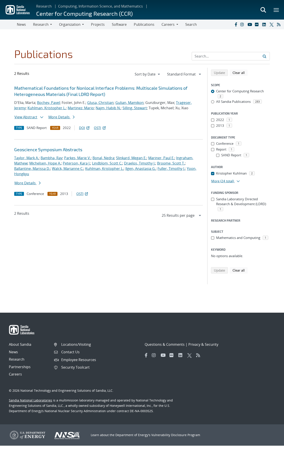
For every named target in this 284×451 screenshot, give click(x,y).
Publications (144, 24)
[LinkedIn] (265, 24)
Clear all (240, 72)
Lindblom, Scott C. (107, 163)
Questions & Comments (165, 344)
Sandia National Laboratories (30, 400)
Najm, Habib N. (108, 107)
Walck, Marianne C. (67, 168)
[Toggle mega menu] (276, 10)
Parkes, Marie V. (77, 157)
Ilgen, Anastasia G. (140, 168)
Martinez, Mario (81, 107)
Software (119, 24)
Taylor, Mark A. (26, 157)
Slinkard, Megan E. (131, 157)
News (21, 24)
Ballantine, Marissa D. (32, 168)
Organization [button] (70, 24)
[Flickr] (257, 24)
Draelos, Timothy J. (139, 163)
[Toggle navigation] (8, 24)
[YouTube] (250, 24)
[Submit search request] (264, 56)
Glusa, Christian (100, 102)
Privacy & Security (203, 344)
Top (271, 445)
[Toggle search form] (263, 10)
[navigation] (148, 74)
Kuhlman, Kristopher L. (47, 107)
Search (191, 24)
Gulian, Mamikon (129, 102)
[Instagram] (243, 24)
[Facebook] (235, 24)
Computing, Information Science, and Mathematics (100, 6)
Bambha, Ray (51, 157)
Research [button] (41, 24)
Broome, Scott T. (171, 163)
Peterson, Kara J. (76, 163)
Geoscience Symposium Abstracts (48, 149)
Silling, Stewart (134, 107)
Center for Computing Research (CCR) (84, 13)
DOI (82, 127)
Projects (98, 24)
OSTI (97, 127)
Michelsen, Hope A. (45, 163)
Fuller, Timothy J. (171, 168)
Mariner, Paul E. (161, 157)
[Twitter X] (272, 24)
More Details (59, 117)
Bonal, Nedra (103, 157)
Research (44, 6)
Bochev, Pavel (48, 102)
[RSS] (279, 24)
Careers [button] (168, 24)
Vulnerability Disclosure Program (175, 435)
